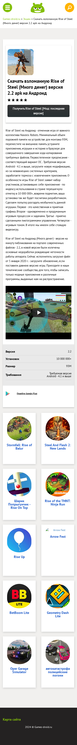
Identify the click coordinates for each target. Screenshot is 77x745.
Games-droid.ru (43, 727)
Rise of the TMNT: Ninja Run (58, 502)
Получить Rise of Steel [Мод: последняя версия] (38, 111)
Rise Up (19, 557)
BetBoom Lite (19, 613)
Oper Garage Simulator (19, 670)
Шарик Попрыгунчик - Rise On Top (19, 504)
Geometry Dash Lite (58, 614)
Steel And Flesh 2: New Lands (58, 447)
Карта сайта (12, 719)
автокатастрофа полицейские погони (58, 672)
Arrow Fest (58, 537)
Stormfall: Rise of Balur (19, 447)
